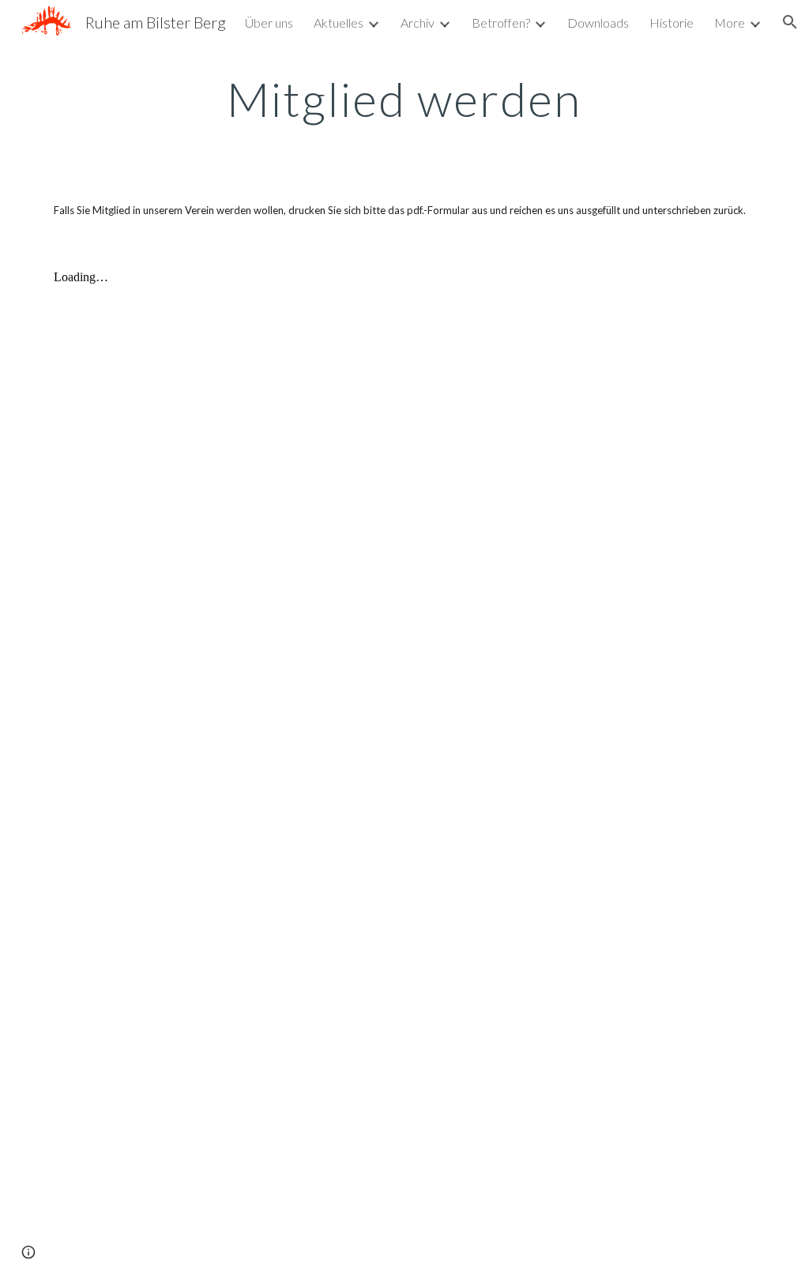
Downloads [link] (598, 22)
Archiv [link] (418, 22)
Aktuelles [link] (338, 22)
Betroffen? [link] (501, 22)
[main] (404, 98)
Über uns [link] (269, 22)
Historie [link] (671, 22)
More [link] (729, 22)
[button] (790, 22)
